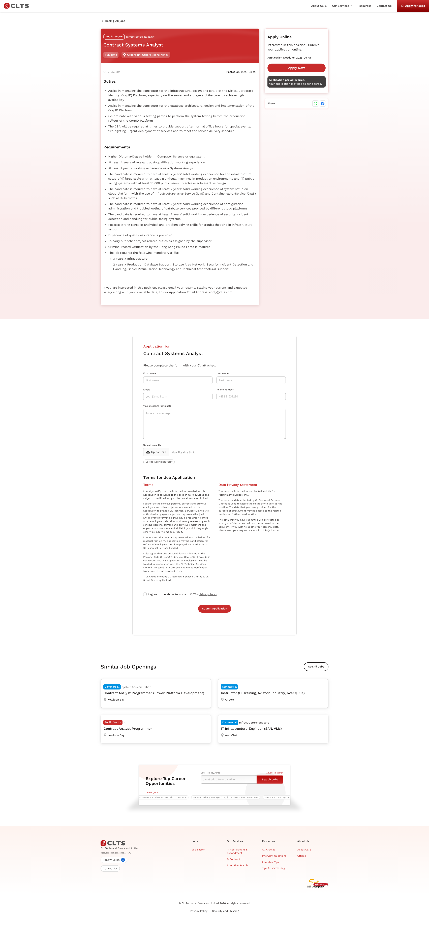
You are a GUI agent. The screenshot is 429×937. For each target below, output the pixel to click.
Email (146, 389)
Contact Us (384, 5)
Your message (157, 406)
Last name (223, 373)
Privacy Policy (208, 594)
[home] (18, 6)
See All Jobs (316, 666)
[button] (342, 6)
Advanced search (274, 773)
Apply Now (296, 68)
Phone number (225, 389)
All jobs (120, 20)
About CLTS (319, 5)
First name (149, 373)
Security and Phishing (225, 911)
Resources (364, 5)
